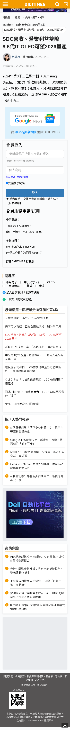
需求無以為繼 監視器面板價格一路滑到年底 (33, 326)
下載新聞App (17, 690)
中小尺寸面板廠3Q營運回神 (22, 404)
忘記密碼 (10, 177)
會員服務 (20, 676)
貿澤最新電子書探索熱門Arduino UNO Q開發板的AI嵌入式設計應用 (37, 595)
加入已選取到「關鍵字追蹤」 (24, 292)
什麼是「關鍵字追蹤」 (20, 299)
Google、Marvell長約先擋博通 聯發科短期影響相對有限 (37, 466)
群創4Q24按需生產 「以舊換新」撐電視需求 (33, 347)
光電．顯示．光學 (34, 17)
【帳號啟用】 (14, 203)
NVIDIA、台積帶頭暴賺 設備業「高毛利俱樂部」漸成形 (37, 454)
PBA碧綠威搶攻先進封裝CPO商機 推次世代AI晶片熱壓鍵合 (37, 558)
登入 (35, 193)
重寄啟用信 (22, 177)
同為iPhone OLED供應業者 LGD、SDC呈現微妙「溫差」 (34, 394)
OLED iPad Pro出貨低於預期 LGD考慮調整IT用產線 (34, 381)
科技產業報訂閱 (35, 676)
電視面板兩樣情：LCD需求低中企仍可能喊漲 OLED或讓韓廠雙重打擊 (34, 369)
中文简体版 (29, 684)
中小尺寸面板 (32, 282)
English (43, 684)
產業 (17, 17)
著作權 (49, 676)
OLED (51, 282)
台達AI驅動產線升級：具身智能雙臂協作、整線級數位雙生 (36, 570)
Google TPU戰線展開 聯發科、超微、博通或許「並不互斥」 (36, 442)
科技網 (6, 17)
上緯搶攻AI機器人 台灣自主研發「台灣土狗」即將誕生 (35, 583)
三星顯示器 (13, 286)
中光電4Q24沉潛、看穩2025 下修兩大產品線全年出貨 (34, 357)
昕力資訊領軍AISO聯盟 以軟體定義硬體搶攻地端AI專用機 (37, 607)
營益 (29, 286)
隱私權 (58, 676)
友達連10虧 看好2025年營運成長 (26, 318)
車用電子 (11, 282)
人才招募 (40, 679)
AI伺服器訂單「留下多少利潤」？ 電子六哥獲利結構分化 (36, 429)
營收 (42, 286)
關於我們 (8, 676)
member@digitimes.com (20, 246)
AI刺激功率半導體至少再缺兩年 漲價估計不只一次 (36, 478)
